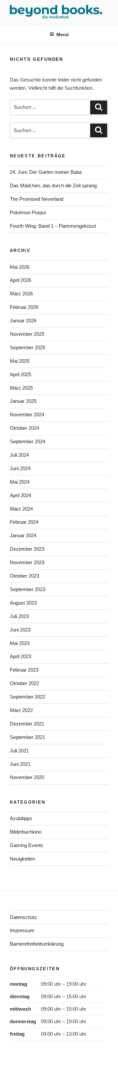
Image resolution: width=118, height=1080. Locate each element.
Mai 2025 (20, 361)
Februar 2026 (24, 307)
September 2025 (27, 347)
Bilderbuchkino (25, 832)
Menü (62, 34)
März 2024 (21, 509)
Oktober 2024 (24, 428)
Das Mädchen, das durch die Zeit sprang (53, 185)
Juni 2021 (20, 764)
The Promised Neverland (36, 199)
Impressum (22, 930)
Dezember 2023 (27, 549)
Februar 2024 (24, 522)
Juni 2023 (20, 629)
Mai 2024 (20, 482)
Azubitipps (21, 818)
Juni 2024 (20, 468)
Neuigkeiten (22, 859)
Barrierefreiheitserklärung (37, 944)
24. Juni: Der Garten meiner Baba (46, 172)
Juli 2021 (19, 750)
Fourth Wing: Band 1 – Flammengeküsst (53, 226)
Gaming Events (26, 845)
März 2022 (21, 710)
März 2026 (21, 293)
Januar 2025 (23, 401)
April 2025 (20, 374)
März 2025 (21, 388)
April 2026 (20, 280)
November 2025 (27, 334)
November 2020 (27, 777)
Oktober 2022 (24, 683)
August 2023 (23, 603)
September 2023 (27, 589)
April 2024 (20, 495)
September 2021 (27, 737)
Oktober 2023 (24, 576)
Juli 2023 (19, 616)
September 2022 (27, 697)
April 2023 (20, 656)
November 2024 (27, 414)
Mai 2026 (20, 267)
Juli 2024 (19, 455)
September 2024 (27, 441)
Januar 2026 (23, 320)
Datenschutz (23, 917)
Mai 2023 (20, 643)
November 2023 (27, 562)
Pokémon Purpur (28, 212)
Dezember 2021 (27, 723)
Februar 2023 (24, 670)
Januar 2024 (23, 535)
